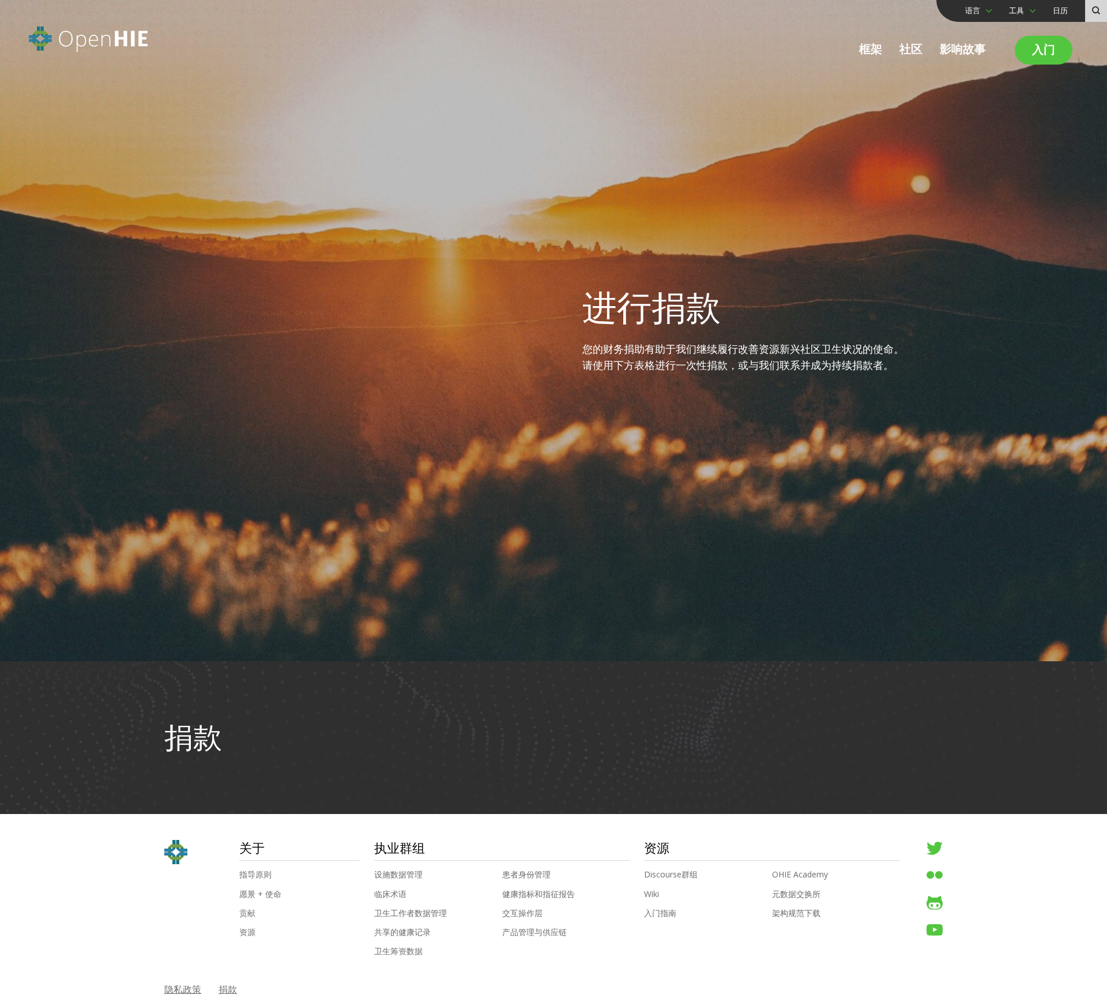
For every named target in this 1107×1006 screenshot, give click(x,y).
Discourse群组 (671, 874)
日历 (1060, 10)
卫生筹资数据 (398, 951)
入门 (1043, 49)
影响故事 (963, 48)
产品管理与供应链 (534, 932)
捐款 (228, 989)
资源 (247, 932)
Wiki (651, 894)
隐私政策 (182, 989)
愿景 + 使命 (260, 894)
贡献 (247, 913)
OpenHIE (88, 39)
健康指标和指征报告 (538, 894)
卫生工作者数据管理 (410, 913)
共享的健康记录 (402, 932)
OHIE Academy (800, 874)
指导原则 (255, 874)
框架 (870, 48)
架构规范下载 (796, 913)
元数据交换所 (796, 894)
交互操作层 (522, 913)
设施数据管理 (398, 874)
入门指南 (660, 913)
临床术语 (390, 894)
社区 (910, 48)
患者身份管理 (526, 874)
